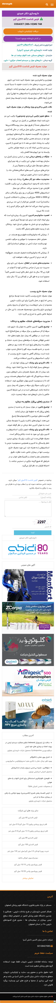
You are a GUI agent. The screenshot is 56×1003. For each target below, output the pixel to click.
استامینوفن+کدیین (24, 44)
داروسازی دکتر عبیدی (28, 13)
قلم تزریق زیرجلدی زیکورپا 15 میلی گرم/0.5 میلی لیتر (28, 824)
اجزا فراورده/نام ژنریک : (42, 45)
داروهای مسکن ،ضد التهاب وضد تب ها (27, 55)
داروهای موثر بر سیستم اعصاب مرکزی (26, 60)
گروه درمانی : (47, 60)
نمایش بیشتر (28, 878)
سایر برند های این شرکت (28, 810)
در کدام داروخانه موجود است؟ (28, 38)
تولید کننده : (47, 50)
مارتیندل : (48, 55)
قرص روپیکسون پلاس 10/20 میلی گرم (28, 871)
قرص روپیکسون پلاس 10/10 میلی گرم (28, 864)
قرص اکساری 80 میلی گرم (28, 838)
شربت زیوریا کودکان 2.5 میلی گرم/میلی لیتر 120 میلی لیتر (28, 851)
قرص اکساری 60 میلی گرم (28, 817)
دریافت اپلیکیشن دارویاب (28, 31)
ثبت (32, 532)
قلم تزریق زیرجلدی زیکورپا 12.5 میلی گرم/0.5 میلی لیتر (28, 831)
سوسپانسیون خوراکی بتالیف (28, 858)
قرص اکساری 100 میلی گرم (28, 844)
